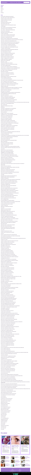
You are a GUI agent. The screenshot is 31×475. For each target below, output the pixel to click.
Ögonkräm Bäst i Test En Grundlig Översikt (5, 168)
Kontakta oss (19, 2)
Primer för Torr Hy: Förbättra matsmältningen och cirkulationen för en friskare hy (9, 260)
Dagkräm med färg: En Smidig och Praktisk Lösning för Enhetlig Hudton (8, 185)
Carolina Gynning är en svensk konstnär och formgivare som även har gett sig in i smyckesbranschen (11, 321)
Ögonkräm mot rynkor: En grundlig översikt (5, 60)
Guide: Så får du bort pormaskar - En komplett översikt (6, 173)
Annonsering (11, 2)
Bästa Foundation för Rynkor (4, 223)
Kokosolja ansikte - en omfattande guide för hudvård (6, 37)
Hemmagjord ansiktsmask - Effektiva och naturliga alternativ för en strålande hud (9, 190)
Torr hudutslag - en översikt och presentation (5, 48)
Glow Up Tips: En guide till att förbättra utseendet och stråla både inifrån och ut (9, 195)
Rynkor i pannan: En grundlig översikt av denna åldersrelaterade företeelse (9, 140)
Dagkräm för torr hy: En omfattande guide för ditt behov (7, 115)
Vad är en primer (2, 207)
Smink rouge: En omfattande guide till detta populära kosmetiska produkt (8, 298)
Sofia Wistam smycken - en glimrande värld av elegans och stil (7, 324)
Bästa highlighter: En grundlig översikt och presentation (7, 281)
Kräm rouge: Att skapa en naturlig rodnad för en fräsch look (7, 310)
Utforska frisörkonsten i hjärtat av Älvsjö (5, 23)
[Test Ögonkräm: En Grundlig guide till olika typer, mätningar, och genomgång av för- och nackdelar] (11, 87)
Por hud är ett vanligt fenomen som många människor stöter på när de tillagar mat (9, 43)
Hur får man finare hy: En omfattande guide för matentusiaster (7, 267)
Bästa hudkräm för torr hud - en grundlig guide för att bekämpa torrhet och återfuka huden (10, 131)
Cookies (16, 2)
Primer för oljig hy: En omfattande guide (5, 309)
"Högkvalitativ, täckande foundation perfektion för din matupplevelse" (8, 222)
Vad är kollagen (2, 174)
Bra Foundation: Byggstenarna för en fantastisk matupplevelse (7, 200)
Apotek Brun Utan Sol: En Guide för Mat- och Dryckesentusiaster (7, 357)
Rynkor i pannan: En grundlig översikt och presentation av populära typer (8, 82)
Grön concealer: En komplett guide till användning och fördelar (7, 304)
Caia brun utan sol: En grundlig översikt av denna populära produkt (8, 369)
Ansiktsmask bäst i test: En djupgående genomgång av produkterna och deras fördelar (10, 167)
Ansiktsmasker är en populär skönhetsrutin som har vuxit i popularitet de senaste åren (10, 88)
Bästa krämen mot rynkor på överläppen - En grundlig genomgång (8, 120)
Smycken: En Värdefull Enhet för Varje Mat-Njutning (6, 337)
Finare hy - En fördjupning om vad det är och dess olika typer (7, 81)
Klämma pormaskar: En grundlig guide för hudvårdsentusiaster (7, 129)
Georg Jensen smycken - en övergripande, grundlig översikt (7, 325)
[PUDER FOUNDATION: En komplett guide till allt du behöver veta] (8, 211)
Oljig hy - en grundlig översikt (4, 104)
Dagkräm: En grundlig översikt (4, 141)
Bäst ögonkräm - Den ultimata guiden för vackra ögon (6, 55)
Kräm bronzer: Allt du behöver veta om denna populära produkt (7, 297)
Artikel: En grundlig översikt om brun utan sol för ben (6, 392)
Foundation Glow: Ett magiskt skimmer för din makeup (6, 243)
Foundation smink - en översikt (4, 239)
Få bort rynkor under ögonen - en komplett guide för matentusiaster (8, 44)
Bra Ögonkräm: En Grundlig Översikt (4, 178)
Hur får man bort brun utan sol (4, 346)
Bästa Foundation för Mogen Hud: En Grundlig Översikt (7, 212)
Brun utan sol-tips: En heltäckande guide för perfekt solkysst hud (8, 341)
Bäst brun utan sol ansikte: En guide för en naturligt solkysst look (8, 368)
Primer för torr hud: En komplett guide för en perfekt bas (7, 250)
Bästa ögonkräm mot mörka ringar (4, 71)
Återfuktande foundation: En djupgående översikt (6, 261)
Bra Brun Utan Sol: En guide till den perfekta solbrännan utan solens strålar (9, 353)
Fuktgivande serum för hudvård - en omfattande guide (6, 157)
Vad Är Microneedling (3, 26)
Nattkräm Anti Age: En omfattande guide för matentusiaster (7, 151)
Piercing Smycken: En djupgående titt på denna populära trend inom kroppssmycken (10, 326)
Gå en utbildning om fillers (3, 413)
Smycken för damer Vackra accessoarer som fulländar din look (7, 336)
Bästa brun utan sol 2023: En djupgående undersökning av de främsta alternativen (9, 374)
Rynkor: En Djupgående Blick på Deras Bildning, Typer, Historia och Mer (8, 93)
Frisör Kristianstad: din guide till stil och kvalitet (6, 22)
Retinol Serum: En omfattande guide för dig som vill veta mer (7, 158)
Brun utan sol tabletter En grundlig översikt (5, 348)
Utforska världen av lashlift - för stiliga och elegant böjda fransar (8, 17)
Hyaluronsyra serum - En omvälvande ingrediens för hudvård (7, 103)
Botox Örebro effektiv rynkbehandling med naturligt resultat (7, 16)
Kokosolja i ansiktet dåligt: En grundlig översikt (6, 77)
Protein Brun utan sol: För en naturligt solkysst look (6, 359)
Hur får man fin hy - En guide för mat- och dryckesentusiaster (7, 265)
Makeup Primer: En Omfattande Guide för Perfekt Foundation (7, 196)
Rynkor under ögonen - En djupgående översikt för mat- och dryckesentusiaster (9, 125)
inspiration (13, 449)
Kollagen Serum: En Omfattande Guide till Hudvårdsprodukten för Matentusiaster (9, 49)
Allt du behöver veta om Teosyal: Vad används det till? (6, 398)
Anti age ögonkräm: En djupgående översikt (5, 184)
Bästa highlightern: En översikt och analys (5, 245)
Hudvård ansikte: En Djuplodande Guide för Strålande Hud (7, 194)
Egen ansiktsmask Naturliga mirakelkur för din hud (6, 50)
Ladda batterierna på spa (3, 426)
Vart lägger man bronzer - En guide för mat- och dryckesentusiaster (8, 217)
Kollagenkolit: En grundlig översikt (4, 86)
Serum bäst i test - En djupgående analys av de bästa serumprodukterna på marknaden (10, 146)
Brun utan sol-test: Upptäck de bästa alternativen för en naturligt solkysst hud (9, 386)
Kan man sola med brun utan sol (4, 373)
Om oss (14, 2)
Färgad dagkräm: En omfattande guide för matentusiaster (7, 54)
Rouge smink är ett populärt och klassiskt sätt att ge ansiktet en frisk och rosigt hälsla (10, 314)
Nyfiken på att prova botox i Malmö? (5, 409)
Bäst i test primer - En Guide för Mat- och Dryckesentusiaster (7, 272)
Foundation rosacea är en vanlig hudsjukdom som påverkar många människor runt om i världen (11, 276)
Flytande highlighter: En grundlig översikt (5, 308)
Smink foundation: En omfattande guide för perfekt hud (7, 271)
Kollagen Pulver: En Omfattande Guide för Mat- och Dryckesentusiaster (8, 191)
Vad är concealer (2, 229)
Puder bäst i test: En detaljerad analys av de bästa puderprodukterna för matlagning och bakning (11, 283)
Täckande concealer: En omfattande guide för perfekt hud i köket (8, 228)
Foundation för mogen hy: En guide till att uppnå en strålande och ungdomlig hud (9, 256)
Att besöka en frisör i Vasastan (4, 21)
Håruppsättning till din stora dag (4, 419)
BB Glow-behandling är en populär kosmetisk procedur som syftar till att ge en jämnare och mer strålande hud (12, 163)
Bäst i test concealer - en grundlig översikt (5, 293)
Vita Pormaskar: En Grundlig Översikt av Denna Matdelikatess (7, 98)
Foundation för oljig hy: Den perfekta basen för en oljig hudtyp (7, 232)
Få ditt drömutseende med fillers (4, 404)
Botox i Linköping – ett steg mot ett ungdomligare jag (6, 70)
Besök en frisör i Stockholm (4, 414)
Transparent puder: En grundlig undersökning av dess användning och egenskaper (9, 218)
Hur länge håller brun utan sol (4, 358)
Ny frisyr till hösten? (3, 424)
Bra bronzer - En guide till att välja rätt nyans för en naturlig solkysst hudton (9, 234)
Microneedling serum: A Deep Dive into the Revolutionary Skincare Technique (9, 64)
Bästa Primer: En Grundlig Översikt (4, 282)
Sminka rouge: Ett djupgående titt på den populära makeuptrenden (8, 303)
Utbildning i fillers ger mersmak (4, 402)
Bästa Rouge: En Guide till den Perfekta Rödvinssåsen (6, 292)
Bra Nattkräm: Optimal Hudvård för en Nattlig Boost (6, 59)
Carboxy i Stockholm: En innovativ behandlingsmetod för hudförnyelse (8, 27)
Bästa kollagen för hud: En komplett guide (5, 91)
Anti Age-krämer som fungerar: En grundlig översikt (6, 119)
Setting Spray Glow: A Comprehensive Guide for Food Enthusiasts (8, 169)
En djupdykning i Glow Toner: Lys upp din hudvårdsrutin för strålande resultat (9, 114)
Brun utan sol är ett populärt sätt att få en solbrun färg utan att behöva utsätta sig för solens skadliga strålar (12, 347)
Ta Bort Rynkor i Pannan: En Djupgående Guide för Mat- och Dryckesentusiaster (9, 136)
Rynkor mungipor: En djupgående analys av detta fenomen (7, 109)
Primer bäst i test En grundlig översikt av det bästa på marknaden (8, 227)
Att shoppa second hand (3, 415)
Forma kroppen (2, 429)
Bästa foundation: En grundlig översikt (5, 266)
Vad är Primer (2, 233)
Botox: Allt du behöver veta (4, 397)
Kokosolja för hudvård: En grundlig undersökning (6, 162)
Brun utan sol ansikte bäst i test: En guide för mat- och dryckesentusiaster (8, 364)
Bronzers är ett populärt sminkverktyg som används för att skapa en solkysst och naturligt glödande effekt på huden (13, 238)
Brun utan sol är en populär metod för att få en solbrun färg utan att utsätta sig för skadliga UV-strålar (11, 380)
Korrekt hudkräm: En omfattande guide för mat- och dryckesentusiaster (8, 108)
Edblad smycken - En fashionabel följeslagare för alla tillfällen (7, 335)
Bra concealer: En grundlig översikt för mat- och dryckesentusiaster (8, 254)
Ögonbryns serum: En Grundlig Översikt (5, 75)
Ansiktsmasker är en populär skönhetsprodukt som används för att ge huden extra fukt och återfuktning (12, 39)
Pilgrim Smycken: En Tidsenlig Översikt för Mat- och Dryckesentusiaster (8, 331)
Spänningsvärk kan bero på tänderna (5, 425)
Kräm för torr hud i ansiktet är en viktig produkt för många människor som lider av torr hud (10, 147)
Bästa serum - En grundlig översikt (4, 130)
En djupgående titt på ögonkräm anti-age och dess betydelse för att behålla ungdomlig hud (10, 92)
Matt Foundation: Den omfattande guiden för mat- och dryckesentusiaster (9, 255)
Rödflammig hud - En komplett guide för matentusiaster (7, 206)
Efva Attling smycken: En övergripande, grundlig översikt (7, 330)
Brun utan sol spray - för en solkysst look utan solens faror (7, 342)
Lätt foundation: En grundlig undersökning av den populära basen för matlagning (9, 287)
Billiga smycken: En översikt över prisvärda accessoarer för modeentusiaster (9, 319)
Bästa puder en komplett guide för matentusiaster (6, 270)
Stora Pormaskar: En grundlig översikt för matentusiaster (7, 142)
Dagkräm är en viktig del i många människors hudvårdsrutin (7, 153)
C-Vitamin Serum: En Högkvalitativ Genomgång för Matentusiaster (8, 97)
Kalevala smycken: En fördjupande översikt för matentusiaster (7, 320)
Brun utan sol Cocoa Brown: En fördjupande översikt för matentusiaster (8, 387)
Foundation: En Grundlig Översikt (4, 205)
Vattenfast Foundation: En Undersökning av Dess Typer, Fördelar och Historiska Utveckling (10, 201)
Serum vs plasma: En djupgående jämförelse (5, 65)
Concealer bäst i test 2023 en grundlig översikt (6, 249)
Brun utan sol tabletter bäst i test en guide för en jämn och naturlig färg (8, 379)
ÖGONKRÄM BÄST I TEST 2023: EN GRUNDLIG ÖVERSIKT (7, 152)
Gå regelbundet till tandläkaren (4, 420)
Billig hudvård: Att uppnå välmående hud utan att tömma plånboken (8, 189)
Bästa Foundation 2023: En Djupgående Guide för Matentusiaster (8, 315)
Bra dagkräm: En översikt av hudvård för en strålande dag (7, 113)
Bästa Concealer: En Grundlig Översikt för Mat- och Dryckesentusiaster (8, 244)
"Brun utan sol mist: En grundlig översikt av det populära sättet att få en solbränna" (9, 363)
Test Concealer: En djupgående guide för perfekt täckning (7, 216)
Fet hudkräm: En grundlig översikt (4, 33)
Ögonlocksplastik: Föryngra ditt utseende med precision (7, 32)
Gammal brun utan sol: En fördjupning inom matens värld (7, 362)
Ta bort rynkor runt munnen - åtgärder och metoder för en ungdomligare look (9, 66)
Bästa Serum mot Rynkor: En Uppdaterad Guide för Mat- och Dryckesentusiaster (9, 38)
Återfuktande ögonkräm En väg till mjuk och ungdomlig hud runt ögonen (8, 76)
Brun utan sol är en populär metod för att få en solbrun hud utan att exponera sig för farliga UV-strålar (11, 375)
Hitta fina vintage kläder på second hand (5, 408)
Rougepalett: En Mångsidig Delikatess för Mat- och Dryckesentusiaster (8, 299)
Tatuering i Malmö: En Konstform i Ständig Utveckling (6, 28)
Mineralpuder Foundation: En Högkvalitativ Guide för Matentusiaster (8, 277)
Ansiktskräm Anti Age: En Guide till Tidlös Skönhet (6, 124)
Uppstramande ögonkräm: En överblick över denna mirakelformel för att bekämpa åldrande (10, 179)
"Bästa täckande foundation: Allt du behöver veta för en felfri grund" (8, 288)
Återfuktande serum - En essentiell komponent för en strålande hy (8, 126)
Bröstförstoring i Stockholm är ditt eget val (5, 403)
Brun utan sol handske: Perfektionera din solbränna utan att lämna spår (8, 393)
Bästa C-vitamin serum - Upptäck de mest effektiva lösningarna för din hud (9, 180)
